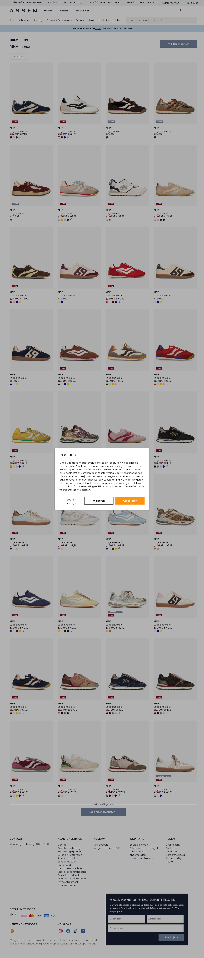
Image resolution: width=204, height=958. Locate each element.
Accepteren (130, 500)
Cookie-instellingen (71, 501)
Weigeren (99, 500)
